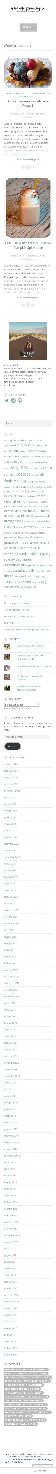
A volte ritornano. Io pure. (16, 609)
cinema (21, 1377)
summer (25, 559)
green (35, 486)
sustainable (34, 565)
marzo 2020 (10, 1036)
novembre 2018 (11, 1142)
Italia (46, 516)
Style (13, 559)
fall (41, 474)
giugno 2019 (10, 1096)
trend (8, 581)
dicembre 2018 (11, 1135)
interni (19, 515)
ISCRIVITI (12, 746)
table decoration (28, 96)
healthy (24, 491)
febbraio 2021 (11, 963)
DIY (29, 93)
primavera (23, 542)
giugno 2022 (10, 870)
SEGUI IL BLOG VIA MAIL (21, 717)
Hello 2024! (9, 623)
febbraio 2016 (11, 1348)
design (15, 467)
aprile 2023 (9, 817)
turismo (17, 582)
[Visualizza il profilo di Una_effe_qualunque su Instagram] (14, 400)
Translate (26, 708)
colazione (24, 456)
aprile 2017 (9, 1268)
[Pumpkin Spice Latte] (28, 208)
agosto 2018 (10, 1162)
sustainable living (26, 570)
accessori (29, 440)
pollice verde (34, 537)
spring (46, 554)
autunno (11, 450)
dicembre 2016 (11, 1295)
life (7, 1400)
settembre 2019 (12, 1076)
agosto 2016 (10, 1314)
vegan (35, 582)
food (8, 243)
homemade (18, 506)
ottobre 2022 (10, 850)
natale (29, 526)
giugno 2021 (10, 936)
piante (16, 537)
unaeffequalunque (37, 113)
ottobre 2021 (10, 916)
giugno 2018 (10, 1175)
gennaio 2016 (10, 1354)
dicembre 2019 (11, 1056)
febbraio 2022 (11, 896)
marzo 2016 (10, 1341)
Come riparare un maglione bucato (34, 666)
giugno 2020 (10, 1016)
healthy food (37, 491)
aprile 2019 (9, 1109)
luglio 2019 (9, 1089)
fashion (11, 481)
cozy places (34, 457)
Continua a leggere (21, 159)
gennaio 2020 (10, 1049)
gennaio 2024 (10, 777)
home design (31, 501)
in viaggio (38, 516)
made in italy (29, 521)
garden (42, 481)
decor (20, 93)
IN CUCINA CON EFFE (26, 243)
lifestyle (10, 520)
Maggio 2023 (10, 810)
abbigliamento (14, 440)
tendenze (19, 576)
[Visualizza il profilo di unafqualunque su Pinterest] (21, 400)
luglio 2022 (9, 863)
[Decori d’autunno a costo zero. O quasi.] (28, 73)
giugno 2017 (10, 1255)
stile (7, 559)
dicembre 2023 (11, 784)
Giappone (8, 487)
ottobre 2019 (10, 1069)
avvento (23, 451)
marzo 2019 (10, 1115)
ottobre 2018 (10, 1149)
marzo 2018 (10, 1195)
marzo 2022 (10, 890)
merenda (39, 521)
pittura (24, 538)
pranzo (9, 543)
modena (9, 1404)
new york (10, 1408)
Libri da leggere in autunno (17, 603)
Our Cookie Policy (15, 1462)
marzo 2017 (10, 1275)
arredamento (23, 445)
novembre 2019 (11, 1062)
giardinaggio (22, 486)
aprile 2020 (9, 1029)
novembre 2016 (11, 1301)
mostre (21, 1404)
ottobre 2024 (10, 764)
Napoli (31, 1404)
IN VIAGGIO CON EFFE (17, 1396)
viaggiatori (9, 586)
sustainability (15, 564)
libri (44, 1396)
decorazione (29, 463)
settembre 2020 (12, 996)
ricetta (46, 243)
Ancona (23, 1369)
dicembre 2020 (11, 976)
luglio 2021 (9, 930)
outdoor (33, 532)
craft (9, 93)
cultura (8, 462)
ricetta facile (31, 548)
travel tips (39, 576)
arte (37, 445)
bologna (32, 451)
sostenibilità (30, 553)
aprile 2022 (9, 883)
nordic (9, 532)
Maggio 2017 (10, 1261)
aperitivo (8, 445)
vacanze (27, 582)
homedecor (29, 496)
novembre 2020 (11, 983)
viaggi (43, 582)
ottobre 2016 (10, 1308)
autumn (43, 445)
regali (36, 542)
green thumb (11, 491)
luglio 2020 (9, 1009)
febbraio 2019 (11, 1122)
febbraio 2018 (11, 1202)
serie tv (31, 1412)
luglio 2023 (9, 797)
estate (24, 474)
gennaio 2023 (10, 837)
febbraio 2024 (11, 770)
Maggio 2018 (10, 1182)
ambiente (39, 440)
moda (9, 526)
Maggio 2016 (10, 1328)
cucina (48, 456)
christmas (11, 456)
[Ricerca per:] (28, 423)
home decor (41, 93)
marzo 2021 (10, 956)
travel (29, 576)
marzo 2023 (10, 823)
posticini (24, 1408)
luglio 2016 (9, 1321)
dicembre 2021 (11, 903)
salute (20, 1412)
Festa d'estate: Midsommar (30, 645)
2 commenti (28, 259)
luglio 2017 (9, 1248)
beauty (29, 1373)
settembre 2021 (12, 923)
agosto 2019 (10, 1082)
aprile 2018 (9, 1188)
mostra (20, 527)
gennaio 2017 (10, 1288)
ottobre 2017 (10, 1228)
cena (42, 451)
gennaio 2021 (10, 970)
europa (34, 474)
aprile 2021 (9, 949)
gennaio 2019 (10, 1129)
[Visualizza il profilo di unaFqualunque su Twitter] (7, 400)
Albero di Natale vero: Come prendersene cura (26, 629)
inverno (29, 515)
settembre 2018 (12, 1155)
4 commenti (28, 117)
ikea (24, 511)
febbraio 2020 (11, 1042)
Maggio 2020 (10, 1023)
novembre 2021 (11, 910)
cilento (9, 1377)
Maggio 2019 (10, 1102)
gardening (36, 1385)
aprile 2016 (9, 1334)
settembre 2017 (12, 1235)
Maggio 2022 (10, 877)
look (20, 521)
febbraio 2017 (11, 1281)
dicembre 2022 (11, 843)
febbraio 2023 (11, 830)
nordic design (21, 532)
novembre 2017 (11, 1222)
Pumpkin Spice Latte (28, 248)
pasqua (8, 537)
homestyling (12, 511)
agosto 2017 (10, 1242)
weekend (21, 586)
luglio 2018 (9, 1168)
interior (34, 510)
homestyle (43, 505)
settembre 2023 (12, 790)
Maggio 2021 (10, 943)
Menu (29, 27)
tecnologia (37, 1420)
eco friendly (37, 468)
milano (47, 521)
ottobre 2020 (10, 989)
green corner (45, 486)
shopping (11, 554)
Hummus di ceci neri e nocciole (19, 616)
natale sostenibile (43, 527)
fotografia (32, 481)
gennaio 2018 (10, 1208)
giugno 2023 (10, 804)
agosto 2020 (10, 1003)
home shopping (30, 506)
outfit (41, 532)
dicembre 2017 (11, 1215)
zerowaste (31, 587)
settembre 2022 (12, 857)
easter (29, 468)
